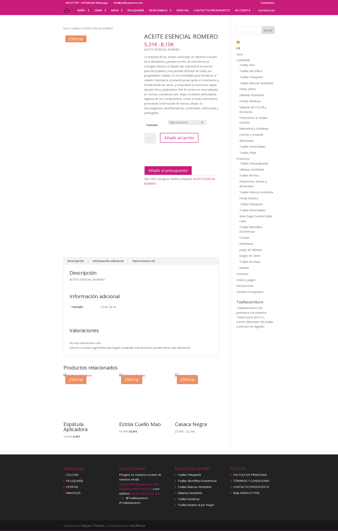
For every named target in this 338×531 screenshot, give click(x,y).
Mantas (244, 268)
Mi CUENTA (242, 10)
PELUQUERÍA (136, 10)
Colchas (244, 237)
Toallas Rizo (247, 65)
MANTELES (73, 493)
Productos (243, 159)
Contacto (242, 274)
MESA (115, 10)
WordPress (137, 525)
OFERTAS (182, 10)
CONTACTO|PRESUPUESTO (212, 10)
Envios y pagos (245, 280)
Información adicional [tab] (108, 261)
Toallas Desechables (252, 146)
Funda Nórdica (248, 198)
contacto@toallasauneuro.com (138, 484)
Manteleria (246, 244)
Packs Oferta (247, 89)
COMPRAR (243, 60)
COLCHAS (72, 475)
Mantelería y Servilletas (254, 128)
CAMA (98, 10)
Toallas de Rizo (249, 175)
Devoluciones (245, 286)
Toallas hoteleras (189, 499)
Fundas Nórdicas (250, 101)
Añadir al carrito (179, 137)
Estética (76, 28)
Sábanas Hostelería (251, 95)
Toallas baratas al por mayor (196, 505)
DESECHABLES (158, 10)
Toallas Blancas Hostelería (256, 83)
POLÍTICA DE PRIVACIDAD (250, 475)
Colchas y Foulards (251, 134)
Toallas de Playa (249, 262)
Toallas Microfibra (250, 71)
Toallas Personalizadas (254, 163)
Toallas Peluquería (251, 77)
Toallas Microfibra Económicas (197, 481)
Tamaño (152, 125)
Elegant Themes (93, 525)
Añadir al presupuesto (168, 170)
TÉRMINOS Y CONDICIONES (251, 481)
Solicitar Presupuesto (249, 292)
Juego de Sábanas (250, 250)
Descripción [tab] (75, 261)
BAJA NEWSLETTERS (246, 493)
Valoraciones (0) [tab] (143, 261)
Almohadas (246, 141)
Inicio (66, 28)
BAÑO (81, 10)
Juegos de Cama (249, 255)
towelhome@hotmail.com (135, 489)
